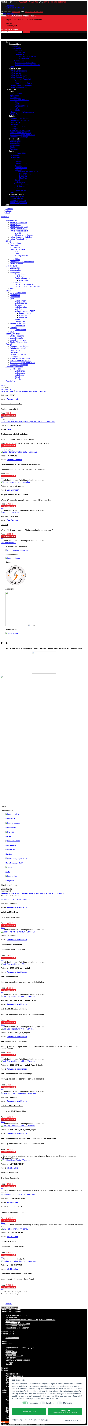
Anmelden (10, 6)
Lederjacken (15, 46)
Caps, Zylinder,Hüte (18, 153)
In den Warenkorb (8, 415)
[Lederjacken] (11, 876)
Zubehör (11, 116)
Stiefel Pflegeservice (18, 203)
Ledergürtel (14, 129)
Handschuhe (17, 61)
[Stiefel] (9, 867)
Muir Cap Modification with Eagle (14, 1009)
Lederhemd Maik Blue (9, 912)
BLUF (14, 159)
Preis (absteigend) (57, 893)
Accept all (65, 1411)
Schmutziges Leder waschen (17, 1328)
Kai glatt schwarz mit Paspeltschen (14, 494)
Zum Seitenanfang (9, 1307)
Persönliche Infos (13, 1374)
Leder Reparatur (16, 199)
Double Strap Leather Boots (12, 1207)
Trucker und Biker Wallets (20, 133)
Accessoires (24, 59)
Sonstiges (14, 124)
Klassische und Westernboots (22, 112)
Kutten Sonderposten (18, 71)
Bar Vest (18, 166)
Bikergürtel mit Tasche (24, 83)
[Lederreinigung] (13, 558)
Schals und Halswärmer (20, 120)
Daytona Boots (16, 94)
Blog (7, 205)
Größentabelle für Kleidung (17, 1326)
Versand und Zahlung (14, 1356)
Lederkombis (15, 48)
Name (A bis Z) (15, 893)
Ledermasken (20, 190)
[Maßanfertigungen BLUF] (17, 858)
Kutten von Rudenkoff (20, 79)
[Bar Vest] (10, 832)
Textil (12, 192)
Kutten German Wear (18, 77)
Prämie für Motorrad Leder (16, 1315)
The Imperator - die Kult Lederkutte (14, 434)
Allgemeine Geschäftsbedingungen (20, 1348)
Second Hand (13, 139)
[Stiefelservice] (12, 633)
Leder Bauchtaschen (18, 126)
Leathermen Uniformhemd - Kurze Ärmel (16, 1273)
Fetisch (10, 151)
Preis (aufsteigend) (42, 893)
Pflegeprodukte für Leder (20, 118)
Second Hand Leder (20, 184)
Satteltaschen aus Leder (20, 131)
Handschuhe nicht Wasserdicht (27, 65)
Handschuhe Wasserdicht (25, 63)
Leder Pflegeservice (18, 201)
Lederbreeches (21, 164)
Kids (12, 67)
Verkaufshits (6, 389)
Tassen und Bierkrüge (19, 137)
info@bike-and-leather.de (55, 2)
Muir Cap (18, 170)
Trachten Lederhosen (25, 56)
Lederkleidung (13, 44)
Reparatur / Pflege (15, 194)
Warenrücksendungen (14, 1376)
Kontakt (4, 2)
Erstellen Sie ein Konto (15, 8)
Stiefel (10, 91)
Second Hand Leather (14, 367)
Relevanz (6, 891)
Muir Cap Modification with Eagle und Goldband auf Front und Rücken (28, 1138)
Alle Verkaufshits (8, 543)
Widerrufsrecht (11, 1352)
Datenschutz (11, 1354)
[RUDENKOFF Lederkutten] (17, 550)
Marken (4, 385)
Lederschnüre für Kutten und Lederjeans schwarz (20, 464)
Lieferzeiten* (11, 1358)
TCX (16, 108)
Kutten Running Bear (18, 87)
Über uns (9, 1350)
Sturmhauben (15, 122)
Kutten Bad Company (19, 75)
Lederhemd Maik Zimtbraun (11, 944)
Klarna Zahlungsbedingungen (18, 1360)
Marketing (67, 1403)
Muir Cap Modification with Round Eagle (17, 1073)
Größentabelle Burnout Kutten (18, 1324)
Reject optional (29, 1411)
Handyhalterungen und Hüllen (22, 135)
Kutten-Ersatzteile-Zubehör (21, 85)
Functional (50, 1403)
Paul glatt (4, 525)
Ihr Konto (4, 1368)
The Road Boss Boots (9, 1172)
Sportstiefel (14, 96)
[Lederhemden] (12, 814)
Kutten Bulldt (15, 73)
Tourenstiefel (15, 98)
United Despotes (12, 1338)
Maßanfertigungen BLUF (26, 172)
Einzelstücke (11, 89)
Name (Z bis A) (28, 893)
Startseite (5, 217)
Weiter (9, 1304)
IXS (16, 102)
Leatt (17, 104)
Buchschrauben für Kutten (11, 404)
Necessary (33, 1403)
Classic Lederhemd (8, 1241)
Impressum (10, 1362)
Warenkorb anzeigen (10, 30)
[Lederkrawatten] (13, 841)
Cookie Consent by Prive (73, 1420)
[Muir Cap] (10, 850)
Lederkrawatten (21, 168)
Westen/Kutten (13, 69)
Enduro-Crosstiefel (19, 100)
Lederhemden (20, 161)
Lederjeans (19, 54)
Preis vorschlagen (13, 1322)
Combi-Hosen (20, 52)
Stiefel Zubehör (16, 114)
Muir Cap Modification (9, 976)
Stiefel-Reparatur (17, 197)
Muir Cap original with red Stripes (14, 1041)
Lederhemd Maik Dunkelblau (12, 1106)
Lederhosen (16, 50)
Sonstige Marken (21, 106)
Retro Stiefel (15, 110)
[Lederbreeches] (13, 823)
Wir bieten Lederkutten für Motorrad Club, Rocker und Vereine (30, 1320)
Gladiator (18, 81)
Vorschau (41, 391)
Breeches (23, 176)
